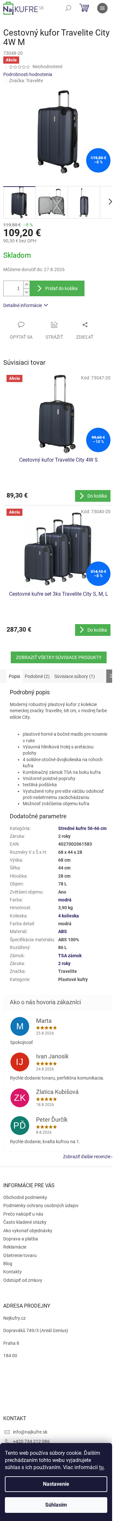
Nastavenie (56, 1484)
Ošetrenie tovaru (20, 1255)
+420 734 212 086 (31, 1441)
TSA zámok (70, 955)
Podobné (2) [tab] (37, 676)
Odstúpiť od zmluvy (22, 1280)
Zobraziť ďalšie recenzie (86, 1156)
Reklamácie (14, 1247)
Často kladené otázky (24, 1222)
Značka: (26, 80)
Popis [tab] (14, 676)
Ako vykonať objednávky (27, 1230)
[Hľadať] (68, 8)
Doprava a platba (20, 1238)
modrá (65, 899)
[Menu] (102, 8)
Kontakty (12, 1271)
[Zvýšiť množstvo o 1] (26, 284)
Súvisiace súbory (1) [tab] (74, 676)
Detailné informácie (22, 305)
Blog (7, 1263)
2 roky (64, 963)
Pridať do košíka (61, 288)
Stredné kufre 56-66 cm (82, 828)
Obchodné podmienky (25, 1197)
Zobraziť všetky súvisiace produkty (58, 657)
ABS (62, 931)
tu (101, 1467)
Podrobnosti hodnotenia (27, 74)
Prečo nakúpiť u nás (23, 1214)
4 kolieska (68, 915)
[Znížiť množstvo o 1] (26, 292)
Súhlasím (56, 1505)
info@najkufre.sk (30, 1432)
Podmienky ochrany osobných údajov (41, 1205)
